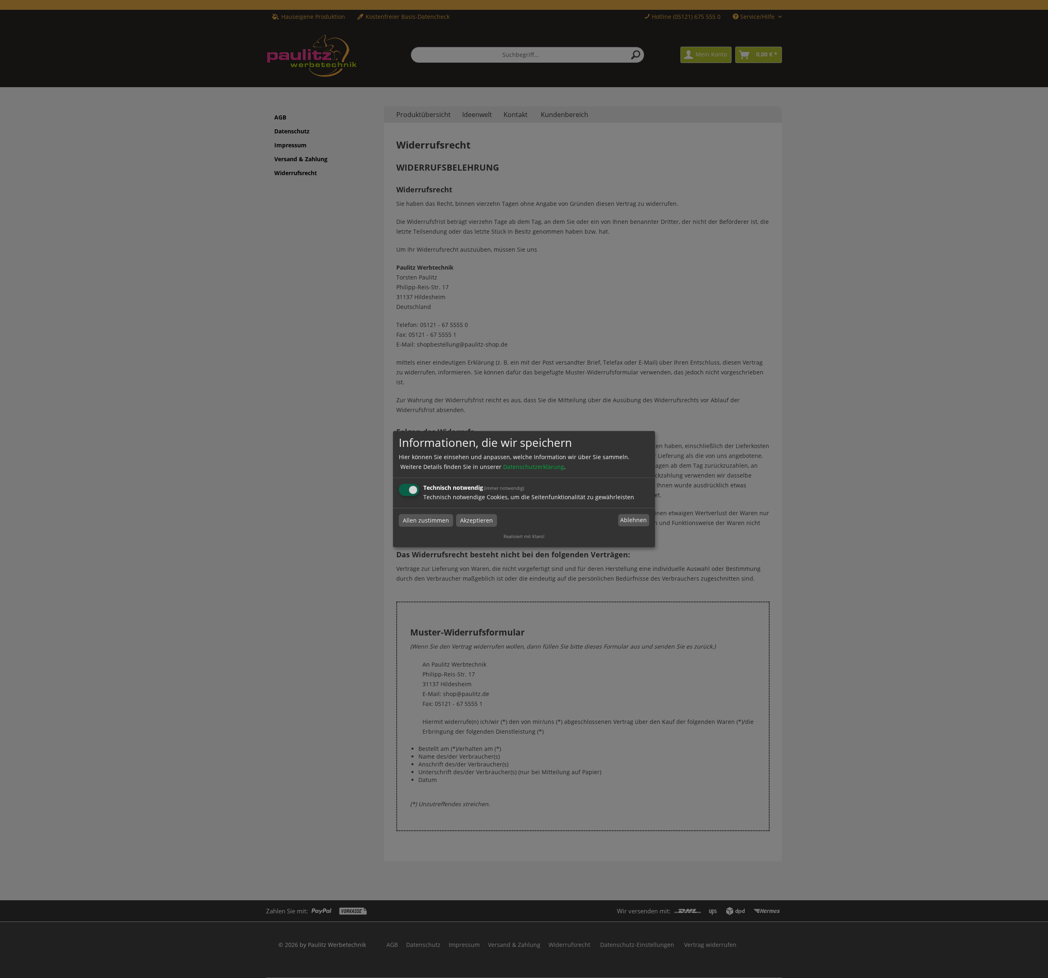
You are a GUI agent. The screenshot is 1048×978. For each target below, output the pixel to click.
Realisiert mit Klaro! (524, 536)
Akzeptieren (476, 520)
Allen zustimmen (426, 520)
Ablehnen (633, 520)
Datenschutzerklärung (533, 467)
